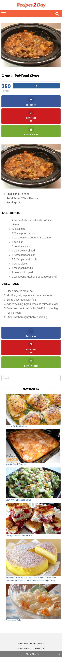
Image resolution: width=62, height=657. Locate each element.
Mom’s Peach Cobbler (16, 464)
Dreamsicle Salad (14, 620)
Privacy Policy (24, 648)
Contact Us (39, 648)
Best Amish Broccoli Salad (18, 500)
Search (57, 13)
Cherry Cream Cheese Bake (19, 535)
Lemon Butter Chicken (16, 426)
